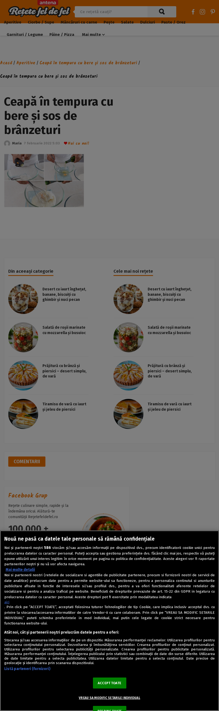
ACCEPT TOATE (109, 683)
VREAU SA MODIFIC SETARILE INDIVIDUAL (109, 698)
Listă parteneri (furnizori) (27, 669)
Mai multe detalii (20, 569)
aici (6, 602)
